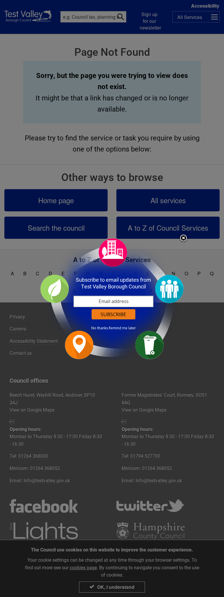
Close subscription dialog (183, 238)
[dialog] (112, 298)
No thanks (99, 328)
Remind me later (122, 328)
